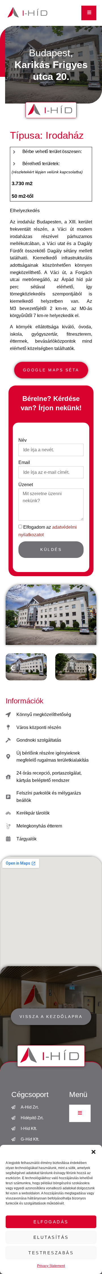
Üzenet (25, 484)
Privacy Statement (51, 1266)
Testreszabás (51, 1252)
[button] (93, 1152)
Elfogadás (51, 1221)
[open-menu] (88, 13)
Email (24, 462)
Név (22, 440)
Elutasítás (51, 1237)
